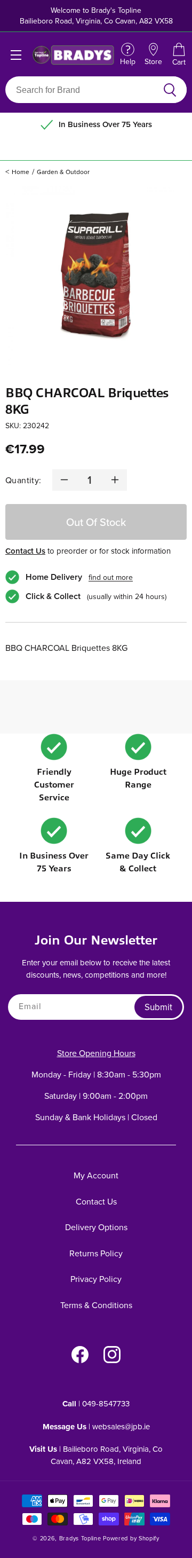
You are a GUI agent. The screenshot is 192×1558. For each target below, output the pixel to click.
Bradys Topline (80, 1538)
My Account (96, 1175)
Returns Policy (96, 1253)
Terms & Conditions (96, 1305)
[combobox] (83, 89)
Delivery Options (96, 1227)
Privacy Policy (96, 1279)
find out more (111, 577)
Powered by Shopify (131, 1538)
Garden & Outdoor (63, 171)
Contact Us (25, 550)
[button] (179, 55)
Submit (158, 1007)
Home (20, 171)
